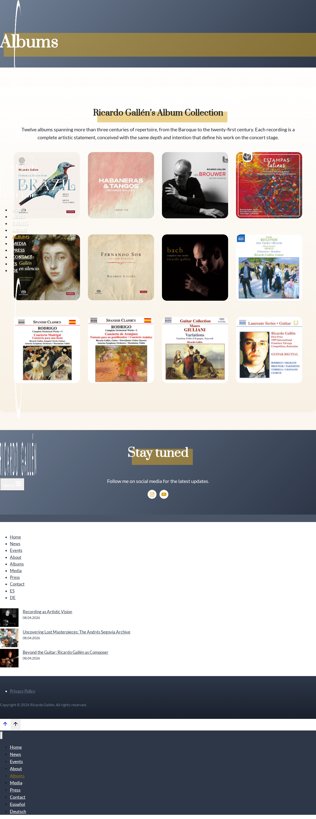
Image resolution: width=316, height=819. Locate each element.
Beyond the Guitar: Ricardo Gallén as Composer (65, 652)
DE (15, 270)
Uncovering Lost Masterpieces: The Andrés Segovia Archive (76, 632)
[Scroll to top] (5, 725)
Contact (22, 257)
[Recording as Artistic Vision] (9, 618)
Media (19, 243)
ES (14, 263)
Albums (20, 236)
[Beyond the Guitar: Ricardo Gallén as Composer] (9, 659)
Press (18, 250)
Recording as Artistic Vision (47, 611)
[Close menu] (1, 735)
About (19, 230)
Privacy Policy (22, 691)
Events (20, 223)
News (18, 216)
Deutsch (18, 811)
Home (18, 209)
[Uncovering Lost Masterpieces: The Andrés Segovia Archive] (9, 639)
